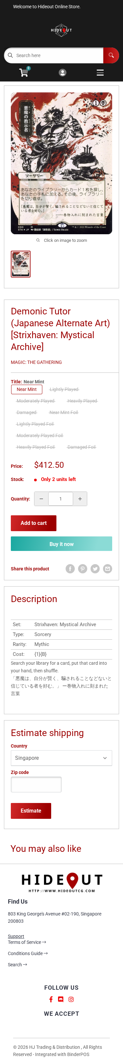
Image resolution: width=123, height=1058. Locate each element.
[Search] (111, 55)
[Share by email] (107, 568)
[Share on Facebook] (70, 568)
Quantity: (20, 498)
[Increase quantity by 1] (80, 499)
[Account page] (62, 73)
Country (19, 746)
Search (15, 964)
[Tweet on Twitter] (95, 568)
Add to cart (34, 523)
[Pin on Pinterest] (82, 568)
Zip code (20, 772)
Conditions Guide (26, 953)
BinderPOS (78, 1054)
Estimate (31, 811)
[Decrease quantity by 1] (41, 499)
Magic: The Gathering (36, 362)
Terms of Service (25, 942)
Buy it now (62, 544)
